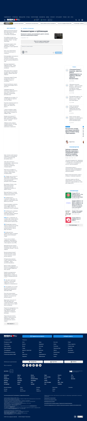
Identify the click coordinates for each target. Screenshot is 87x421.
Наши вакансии (7, 348)
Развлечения (56, 352)
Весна (23, 346)
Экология (70, 348)
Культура (41, 346)
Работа (55, 350)
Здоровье (24, 356)
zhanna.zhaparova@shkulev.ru (9, 412)
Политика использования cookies (50, 399)
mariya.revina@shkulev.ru (12, 408)
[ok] (30, 365)
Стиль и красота (71, 344)
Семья (55, 356)
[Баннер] (8, 23)
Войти (26, 52)
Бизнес (24, 344)
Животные (24, 354)
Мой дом (41, 350)
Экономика (70, 350)
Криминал (41, 344)
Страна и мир (71, 346)
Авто (23, 342)
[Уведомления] (79, 20)
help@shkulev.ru (12, 406)
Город (23, 348)
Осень (55, 344)
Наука (40, 352)
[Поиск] (76, 20)
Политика (56, 346)
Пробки (43, 20)
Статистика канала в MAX (10, 354)
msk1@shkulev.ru (18, 404)
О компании (6, 344)
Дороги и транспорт (26, 350)
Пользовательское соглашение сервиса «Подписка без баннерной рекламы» (58, 403)
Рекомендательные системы (49, 401)
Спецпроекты (71, 352)
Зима (40, 342)
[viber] (37, 365)
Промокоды (74, 190)
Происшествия (57, 348)
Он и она (56, 342)
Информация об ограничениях (49, 398)
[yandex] (40, 365)
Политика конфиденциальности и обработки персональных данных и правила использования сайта (62, 405)
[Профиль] (82, 20)
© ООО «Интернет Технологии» (24, 416)
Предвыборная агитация (9, 352)
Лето (40, 348)
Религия (55, 354)
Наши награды (7, 346)
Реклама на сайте (8, 342)
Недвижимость (42, 354)
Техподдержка (7, 350)
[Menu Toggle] (4, 20)
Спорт (69, 342)
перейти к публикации (28, 28)
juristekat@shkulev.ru (33, 405)
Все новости (11, 28)
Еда (23, 352)
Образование (42, 356)
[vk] (27, 365)
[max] (33, 365)
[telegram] (23, 365)
